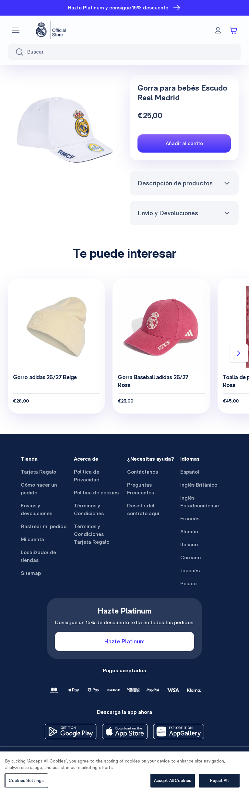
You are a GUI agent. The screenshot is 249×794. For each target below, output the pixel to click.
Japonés (190, 570)
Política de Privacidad (87, 476)
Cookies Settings (26, 780)
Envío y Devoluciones (167, 213)
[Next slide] (239, 353)
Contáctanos (142, 472)
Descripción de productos (175, 183)
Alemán (189, 531)
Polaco (188, 583)
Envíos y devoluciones (36, 509)
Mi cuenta (32, 539)
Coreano (190, 557)
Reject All (219, 780)
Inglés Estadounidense (199, 502)
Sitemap (31, 573)
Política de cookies (96, 493)
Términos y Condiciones (89, 509)
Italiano (189, 544)
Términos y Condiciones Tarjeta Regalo (91, 534)
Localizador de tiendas (38, 556)
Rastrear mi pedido (43, 526)
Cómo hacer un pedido (39, 489)
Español (189, 472)
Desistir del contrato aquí (143, 509)
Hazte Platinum (124, 641)
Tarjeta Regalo (38, 472)
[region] (124, 772)
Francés (189, 518)
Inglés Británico (198, 485)
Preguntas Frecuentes (140, 489)
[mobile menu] (15, 30)
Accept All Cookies (172, 780)
